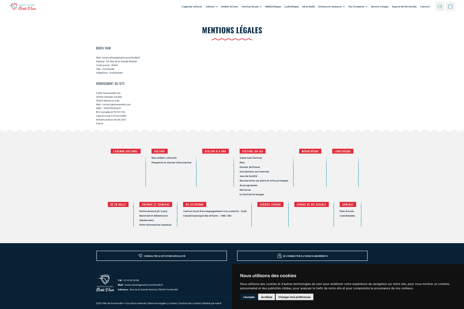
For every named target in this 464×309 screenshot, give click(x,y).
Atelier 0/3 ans (215, 151)
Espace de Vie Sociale (311, 204)
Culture (159, 151)
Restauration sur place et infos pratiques (264, 180)
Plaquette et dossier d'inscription (171, 162)
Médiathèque (310, 151)
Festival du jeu (252, 151)
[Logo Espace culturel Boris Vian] (22, 6)
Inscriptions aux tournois (254, 171)
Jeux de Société (248, 176)
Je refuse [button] (266, 297)
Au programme (248, 185)
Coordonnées (347, 215)
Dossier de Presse (250, 167)
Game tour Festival (251, 158)
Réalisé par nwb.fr (212, 303)
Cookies (172, 303)
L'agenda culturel (125, 151)
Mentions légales (157, 303)
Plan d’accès (347, 211)
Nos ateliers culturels (164, 158)
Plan (242, 162)
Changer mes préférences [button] (294, 297)
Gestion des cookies (190, 303)
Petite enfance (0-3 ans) (153, 211)
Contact (425, 6)
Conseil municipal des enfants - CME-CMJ (207, 215)
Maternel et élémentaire (153, 215)
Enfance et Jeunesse (156, 204)
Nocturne (245, 190)
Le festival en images (252, 194)
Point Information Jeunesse (155, 225)
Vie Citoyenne (195, 204)
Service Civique (270, 204)
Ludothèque (343, 151)
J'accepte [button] (249, 297)
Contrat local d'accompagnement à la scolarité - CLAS (214, 211)
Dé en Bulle (118, 204)
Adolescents (146, 220)
